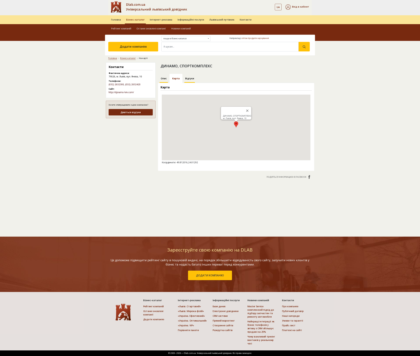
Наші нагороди (290, 315)
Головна (116, 19)
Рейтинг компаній (121, 28)
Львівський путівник (221, 19)
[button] (297, 7)
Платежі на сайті (292, 330)
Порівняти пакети (188, 330)
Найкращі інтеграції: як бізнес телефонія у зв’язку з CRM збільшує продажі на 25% (261, 326)
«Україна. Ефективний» (191, 315)
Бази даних (219, 306)
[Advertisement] (131, 141)
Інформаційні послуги (191, 19)
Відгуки (189, 78)
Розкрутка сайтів (223, 330)
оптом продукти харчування (255, 38)
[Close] (247, 111)
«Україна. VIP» (186, 325)
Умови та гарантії (292, 320)
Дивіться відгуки (131, 112)
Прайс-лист (288, 325)
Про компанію (290, 306)
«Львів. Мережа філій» (191, 311)
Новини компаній (181, 28)
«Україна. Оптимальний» (192, 320)
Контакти (246, 19)
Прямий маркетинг (224, 320)
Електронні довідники (225, 311)
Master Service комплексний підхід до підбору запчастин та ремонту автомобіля (260, 311)
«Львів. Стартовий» (189, 306)
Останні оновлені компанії (151, 28)
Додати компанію (133, 46)
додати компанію (210, 275)
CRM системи (220, 315)
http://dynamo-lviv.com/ (121, 92)
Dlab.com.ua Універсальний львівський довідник (156, 6)
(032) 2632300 (116, 84)
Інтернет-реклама (161, 19)
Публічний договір (293, 311)
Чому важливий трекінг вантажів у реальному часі (261, 340)
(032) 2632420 (132, 84)
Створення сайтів (223, 325)
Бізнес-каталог (135, 19)
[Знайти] (304, 46)
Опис (164, 78)
